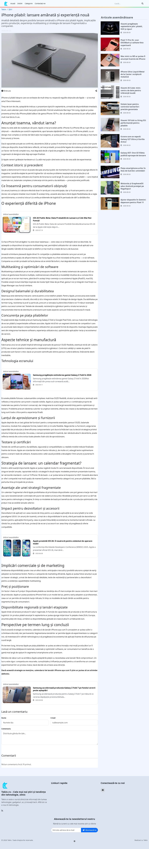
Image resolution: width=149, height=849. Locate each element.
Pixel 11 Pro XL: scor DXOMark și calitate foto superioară (132, 43)
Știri (10, 9)
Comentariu (6, 729)
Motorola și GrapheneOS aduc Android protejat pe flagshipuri (132, 186)
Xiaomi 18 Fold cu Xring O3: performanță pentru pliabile (133, 123)
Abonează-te (90, 830)
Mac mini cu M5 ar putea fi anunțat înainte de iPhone (133, 57)
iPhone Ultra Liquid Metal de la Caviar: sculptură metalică (132, 74)
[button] (96, 90)
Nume (3, 718)
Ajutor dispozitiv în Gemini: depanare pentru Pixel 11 (133, 201)
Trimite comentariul (11, 749)
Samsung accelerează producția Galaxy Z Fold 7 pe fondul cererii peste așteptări (64, 689)
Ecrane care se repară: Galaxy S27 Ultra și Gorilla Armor (133, 139)
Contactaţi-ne (40, 3)
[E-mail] (103, 790)
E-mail (53, 718)
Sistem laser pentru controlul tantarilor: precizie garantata (130, 107)
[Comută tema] (74, 841)
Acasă (12, 3)
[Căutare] (142, 3)
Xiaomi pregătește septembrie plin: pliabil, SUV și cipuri (132, 26)
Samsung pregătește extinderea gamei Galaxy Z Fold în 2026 (62, 375)
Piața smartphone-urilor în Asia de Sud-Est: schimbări (133, 169)
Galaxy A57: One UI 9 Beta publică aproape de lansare (133, 154)
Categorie (28, 3)
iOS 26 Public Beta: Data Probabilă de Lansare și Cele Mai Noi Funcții (62, 219)
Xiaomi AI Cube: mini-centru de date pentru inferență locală (131, 90)
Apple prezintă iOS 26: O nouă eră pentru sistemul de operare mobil (62, 542)
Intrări (19, 3)
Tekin (3, 9)
